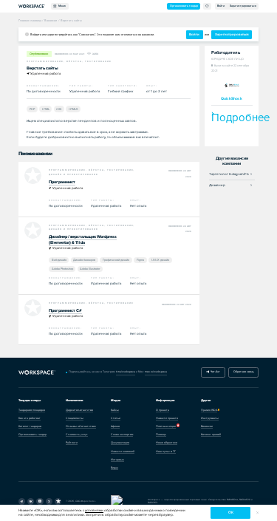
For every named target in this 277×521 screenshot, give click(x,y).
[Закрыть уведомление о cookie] (257, 513)
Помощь (161, 434)
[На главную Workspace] (37, 372)
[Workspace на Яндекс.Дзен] (39, 501)
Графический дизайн (116, 260)
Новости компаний (122, 451)
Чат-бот (214, 371)
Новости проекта (167, 418)
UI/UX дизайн (160, 260)
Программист (62, 182)
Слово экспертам (122, 434)
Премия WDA (209, 410)
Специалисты (74, 418)
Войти (221, 5)
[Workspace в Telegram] (21, 501)
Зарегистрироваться (243, 5)
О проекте (162, 410)
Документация (120, 442)
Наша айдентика (166, 442)
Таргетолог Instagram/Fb (229, 174)
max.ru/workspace (156, 371)
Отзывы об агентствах (81, 426)
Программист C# (65, 310)
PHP (32, 109)
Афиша (115, 426)
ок (230, 512)
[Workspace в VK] (30, 501)
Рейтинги (72, 442)
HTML (45, 109)
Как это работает (29, 418)
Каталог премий (211, 434)
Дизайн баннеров (84, 260)
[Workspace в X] (49, 501)
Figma (140, 260)
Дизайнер (217, 185)
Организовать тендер (184, 5)
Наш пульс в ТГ (166, 451)
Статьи (115, 418)
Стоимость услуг (77, 434)
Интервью (117, 459)
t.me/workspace (125, 371)
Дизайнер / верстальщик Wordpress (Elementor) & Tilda (83, 239)
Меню (61, 5)
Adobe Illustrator (90, 268)
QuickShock (231, 99)
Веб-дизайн (59, 260)
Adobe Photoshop (62, 268)
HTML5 (73, 109)
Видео (114, 467)
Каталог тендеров (29, 426)
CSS (58, 109)
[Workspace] (58, 501)
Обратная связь (243, 371)
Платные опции (166, 426)
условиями (94, 510)
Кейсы (115, 410)
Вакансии (207, 426)
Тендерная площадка (31, 410)
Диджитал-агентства (79, 410)
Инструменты (210, 418)
